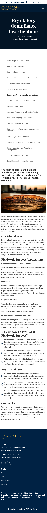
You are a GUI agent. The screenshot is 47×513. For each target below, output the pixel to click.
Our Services (27, 36)
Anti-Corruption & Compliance (18, 61)
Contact (4, 484)
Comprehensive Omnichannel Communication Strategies (24, 130)
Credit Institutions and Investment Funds (22, 78)
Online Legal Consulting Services (19, 137)
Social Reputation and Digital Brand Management (20, 149)
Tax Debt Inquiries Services (17, 155)
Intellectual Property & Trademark (19, 118)
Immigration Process (15, 106)
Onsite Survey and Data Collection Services (23, 142)
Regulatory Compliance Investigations (22, 95)
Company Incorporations (16, 72)
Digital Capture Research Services (20, 161)
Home (17, 36)
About (3, 476)
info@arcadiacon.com (13, 457)
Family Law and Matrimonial (17, 89)
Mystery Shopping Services (17, 123)
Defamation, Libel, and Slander (18, 84)
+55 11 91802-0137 (13, 454)
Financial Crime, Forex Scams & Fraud (21, 101)
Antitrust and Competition (16, 66)
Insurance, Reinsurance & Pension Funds (22, 112)
